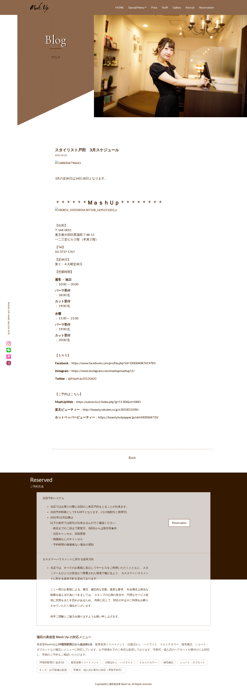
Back (132, 457)
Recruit (190, 7)
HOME (120, 7)
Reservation (206, 7)
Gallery (177, 7)
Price (154, 7)
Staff (165, 7)
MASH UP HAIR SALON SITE (8, 318)
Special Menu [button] (136, 7)
